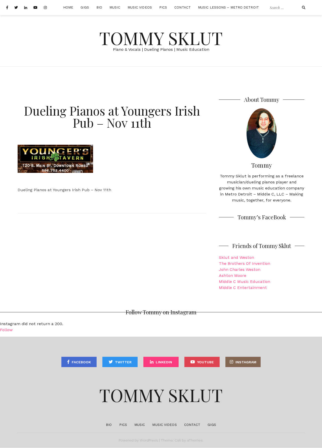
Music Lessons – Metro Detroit (228, 7)
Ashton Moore (232, 275)
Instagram (245, 362)
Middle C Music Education (244, 281)
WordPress (149, 440)
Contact (182, 7)
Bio (99, 7)
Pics (163, 7)
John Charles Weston (239, 269)
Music (114, 7)
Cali (178, 440)
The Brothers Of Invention (244, 263)
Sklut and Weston (236, 257)
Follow (6, 329)
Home (68, 7)
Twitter (123, 362)
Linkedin (164, 362)
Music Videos (140, 7)
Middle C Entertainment (243, 287)
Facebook (81, 362)
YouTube (205, 362)
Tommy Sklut (161, 37)
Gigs (84, 7)
